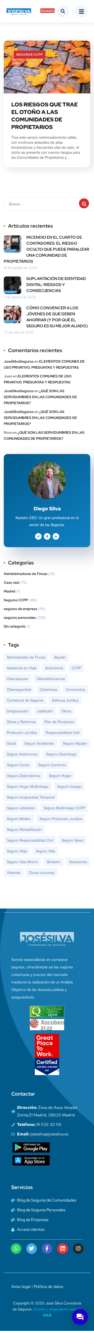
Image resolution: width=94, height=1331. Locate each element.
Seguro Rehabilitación (24, 829)
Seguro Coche (18, 764)
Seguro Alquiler (75, 743)
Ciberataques (17, 678)
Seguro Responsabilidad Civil (30, 840)
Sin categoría (14, 626)
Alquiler (60, 657)
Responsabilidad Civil (62, 732)
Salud (11, 743)
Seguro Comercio (52, 764)
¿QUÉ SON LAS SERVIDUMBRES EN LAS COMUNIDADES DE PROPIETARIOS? (40, 397)
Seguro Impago (69, 786)
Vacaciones (78, 861)
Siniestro (53, 861)
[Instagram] (78, 1248)
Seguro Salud (72, 840)
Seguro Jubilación (21, 807)
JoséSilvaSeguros (19, 361)
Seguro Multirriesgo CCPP (64, 807)
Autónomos (54, 667)
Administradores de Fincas (25, 573)
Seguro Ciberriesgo (61, 754)
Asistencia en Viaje (22, 667)
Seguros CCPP (29, 55)
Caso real (11, 582)
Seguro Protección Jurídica (60, 818)
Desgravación (18, 710)
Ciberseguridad (19, 689)
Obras (66, 710)
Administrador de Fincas (26, 657)
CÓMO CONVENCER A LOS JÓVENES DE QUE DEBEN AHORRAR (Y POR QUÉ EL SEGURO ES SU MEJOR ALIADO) (57, 317)
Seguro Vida (45, 850)
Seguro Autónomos (22, 754)
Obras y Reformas (21, 721)
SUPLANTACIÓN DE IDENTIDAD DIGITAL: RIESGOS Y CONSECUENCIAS (56, 284)
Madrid (9, 591)
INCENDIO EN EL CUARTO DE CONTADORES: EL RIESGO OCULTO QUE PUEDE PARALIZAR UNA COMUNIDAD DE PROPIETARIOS (46, 249)
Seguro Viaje (17, 850)
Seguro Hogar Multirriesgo (28, 786)
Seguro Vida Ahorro (22, 861)
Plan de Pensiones (59, 721)
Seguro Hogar (60, 775)
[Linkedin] (62, 1248)
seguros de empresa (20, 609)
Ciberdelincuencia (51, 678)
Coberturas (48, 689)
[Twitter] (31, 1248)
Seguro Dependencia (23, 775)
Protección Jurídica (22, 732)
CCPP (76, 667)
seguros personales (20, 617)
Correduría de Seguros (25, 700)
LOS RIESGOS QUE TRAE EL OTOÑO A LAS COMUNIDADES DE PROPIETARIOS (44, 116)
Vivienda (13, 872)
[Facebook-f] (47, 1248)
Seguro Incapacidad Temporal (31, 797)
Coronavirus (75, 689)
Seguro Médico (19, 818)
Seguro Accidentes (39, 743)
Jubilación (45, 710)
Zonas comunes (41, 872)
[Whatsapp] (16, 1248)
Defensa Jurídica (65, 700)
